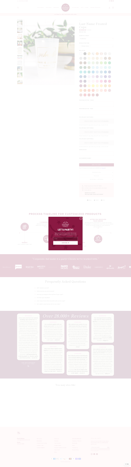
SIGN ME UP (65, 243)
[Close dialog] (81, 218)
